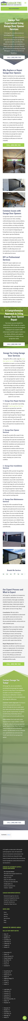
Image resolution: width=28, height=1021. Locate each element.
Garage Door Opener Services (10, 900)
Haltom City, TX (7, 974)
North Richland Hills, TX (9, 998)
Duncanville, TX (7, 952)
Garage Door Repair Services (10, 904)
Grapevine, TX (7, 972)
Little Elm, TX (7, 991)
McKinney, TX (7, 997)
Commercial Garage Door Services (11, 898)
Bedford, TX (7, 937)
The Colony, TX (7, 1013)
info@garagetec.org (8, 883)
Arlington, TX (7, 936)
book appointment (14, 8)
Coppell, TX (6, 945)
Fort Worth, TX (7, 960)
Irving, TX (6, 982)
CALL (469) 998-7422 (14, 57)
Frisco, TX (6, 963)
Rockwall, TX (7, 1008)
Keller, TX (6, 984)
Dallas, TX (6, 1000)
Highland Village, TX (9, 978)
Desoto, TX (6, 947)
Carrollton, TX (7, 939)
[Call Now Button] (25, 1018)
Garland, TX (7, 965)
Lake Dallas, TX (7, 989)
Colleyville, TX (7, 943)
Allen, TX (6, 934)
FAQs (5, 922)
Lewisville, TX (7, 995)
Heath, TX (6, 976)
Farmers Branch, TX (8, 956)
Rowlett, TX (7, 1009)
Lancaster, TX (7, 993)
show (8, 834)
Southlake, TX (7, 1011)
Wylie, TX (6, 1017)
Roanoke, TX (7, 1002)
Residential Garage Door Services (11, 896)
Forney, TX (6, 962)
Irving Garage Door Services (15, 406)
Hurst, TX (6, 980)
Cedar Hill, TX (7, 941)
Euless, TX (6, 954)
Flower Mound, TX (8, 958)
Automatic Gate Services (9, 902)
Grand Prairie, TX (8, 971)
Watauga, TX (7, 1015)
